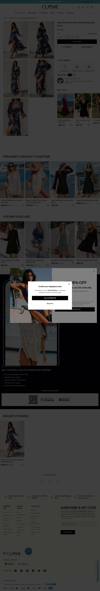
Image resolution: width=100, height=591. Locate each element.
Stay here (50, 304)
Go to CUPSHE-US (50, 298)
